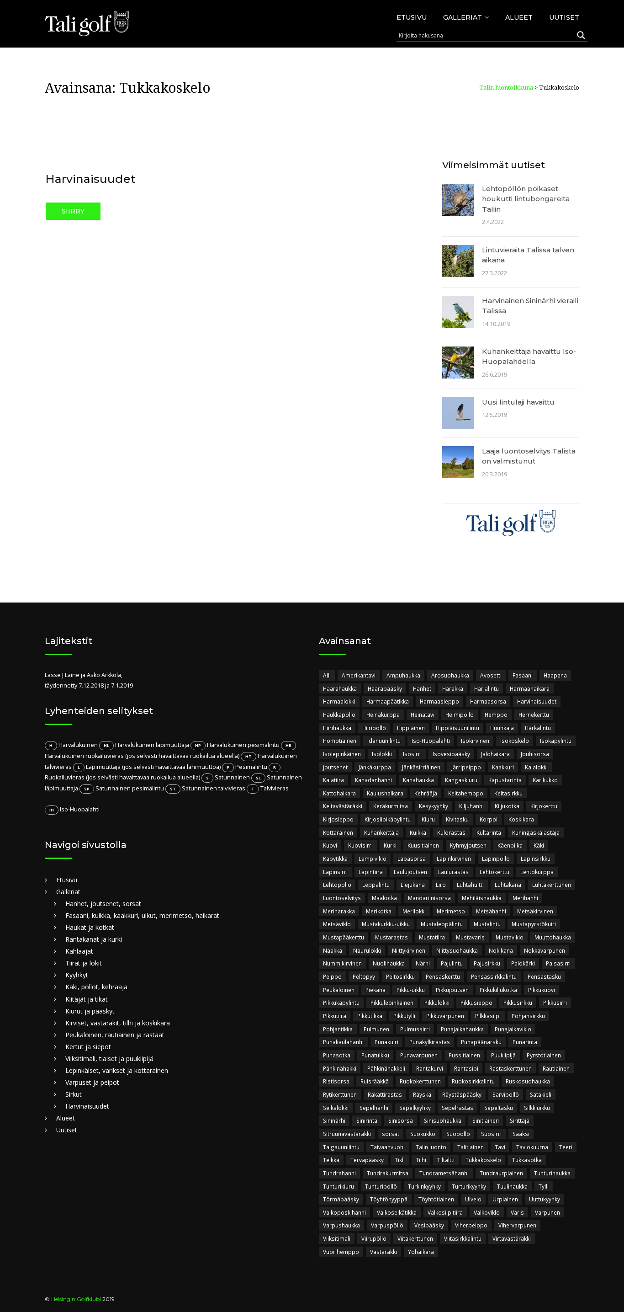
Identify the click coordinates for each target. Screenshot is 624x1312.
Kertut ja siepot (88, 1046)
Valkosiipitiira (445, 1212)
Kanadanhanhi (373, 780)
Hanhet (422, 688)
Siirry (73, 211)
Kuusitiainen (423, 845)
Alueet (519, 17)
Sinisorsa (400, 1120)
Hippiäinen (411, 727)
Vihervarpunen (517, 1225)
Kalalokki (536, 767)
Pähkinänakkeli (386, 1068)
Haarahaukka (340, 688)
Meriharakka (339, 911)
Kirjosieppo (338, 819)
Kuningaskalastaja (536, 832)
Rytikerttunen (340, 1094)
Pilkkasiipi (488, 1015)
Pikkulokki (436, 1002)
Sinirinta (366, 1120)
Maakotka (384, 897)
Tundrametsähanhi (444, 1173)
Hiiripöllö (374, 727)
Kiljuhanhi (471, 806)
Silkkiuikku (537, 1107)
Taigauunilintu (341, 1147)
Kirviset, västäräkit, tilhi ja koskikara (117, 1023)
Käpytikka (335, 858)
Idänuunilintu (384, 740)
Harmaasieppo (439, 701)
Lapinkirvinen (454, 858)
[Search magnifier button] (581, 35)
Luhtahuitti (470, 884)
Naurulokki (367, 950)
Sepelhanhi (374, 1107)
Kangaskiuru (461, 780)
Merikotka (378, 911)
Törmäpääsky (341, 1199)
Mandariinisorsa (429, 897)
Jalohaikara (495, 753)
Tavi (500, 1147)
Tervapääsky (367, 1159)
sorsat (390, 1133)
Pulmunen (376, 1029)
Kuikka (418, 832)
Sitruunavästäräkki (347, 1133)
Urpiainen (505, 1199)
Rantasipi (466, 1068)
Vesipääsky (429, 1225)
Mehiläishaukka (482, 897)
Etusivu (412, 17)
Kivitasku (457, 819)
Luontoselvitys (342, 897)
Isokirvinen (475, 740)
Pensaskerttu (443, 976)
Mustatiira (432, 937)
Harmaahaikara (530, 688)
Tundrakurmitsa (387, 1173)
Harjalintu (486, 688)
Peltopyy (364, 976)
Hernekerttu (533, 714)
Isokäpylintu (555, 740)
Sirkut (73, 1094)
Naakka (332, 950)
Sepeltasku (498, 1107)
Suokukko (422, 1133)
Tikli (400, 1159)
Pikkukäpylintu (341, 1002)
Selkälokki (336, 1107)
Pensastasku (544, 976)
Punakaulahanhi (343, 1041)
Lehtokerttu (494, 871)
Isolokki (382, 753)
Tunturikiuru (338, 1186)
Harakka (452, 688)
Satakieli (540, 1094)
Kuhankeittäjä (381, 832)
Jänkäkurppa (375, 767)
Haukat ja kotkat (89, 927)
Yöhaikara (421, 1251)
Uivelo (473, 1199)
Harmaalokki (339, 701)
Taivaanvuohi (387, 1147)
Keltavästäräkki (342, 806)
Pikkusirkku (517, 1002)
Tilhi (421, 1159)
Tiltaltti (446, 1159)
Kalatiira (333, 780)
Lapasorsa (411, 858)
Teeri (565, 1147)
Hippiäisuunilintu (457, 727)
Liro (441, 884)
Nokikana (501, 950)
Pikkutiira (334, 1015)
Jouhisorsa (535, 753)
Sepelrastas (457, 1107)
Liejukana (413, 884)
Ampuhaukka (403, 675)
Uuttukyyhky (544, 1199)
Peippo (332, 976)
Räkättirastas (385, 1094)
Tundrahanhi (339, 1173)
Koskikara (521, 819)
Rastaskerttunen (510, 1068)
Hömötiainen (339, 740)
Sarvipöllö (505, 1094)
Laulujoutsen (410, 871)
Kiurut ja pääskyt (90, 1011)
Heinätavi (422, 714)
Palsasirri (558, 963)
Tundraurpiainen (501, 1173)
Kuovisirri (360, 845)
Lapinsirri (335, 871)
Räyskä (422, 1094)
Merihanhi (525, 897)
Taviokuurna (532, 1147)
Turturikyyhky (469, 1186)
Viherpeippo (471, 1225)
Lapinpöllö (496, 858)
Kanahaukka (418, 780)
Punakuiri (386, 1041)
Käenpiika (510, 845)
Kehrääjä (425, 793)
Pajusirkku (487, 963)
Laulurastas (453, 871)
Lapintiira (371, 871)
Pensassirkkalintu (494, 976)
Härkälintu (538, 727)
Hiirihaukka (337, 727)
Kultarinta (488, 832)
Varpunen (547, 1212)
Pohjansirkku (528, 1015)
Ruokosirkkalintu (473, 1081)
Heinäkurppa (383, 714)
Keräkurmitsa (390, 806)
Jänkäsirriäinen (421, 767)
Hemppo (496, 714)
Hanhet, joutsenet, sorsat (103, 903)
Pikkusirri (555, 1002)
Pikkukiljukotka (498, 989)
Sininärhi (334, 1120)
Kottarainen (338, 832)
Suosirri (491, 1133)
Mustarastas (391, 937)
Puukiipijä (503, 1055)
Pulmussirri (415, 1029)
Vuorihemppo (341, 1251)
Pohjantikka (338, 1029)
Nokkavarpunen (544, 950)
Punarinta (525, 1041)
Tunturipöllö (381, 1186)
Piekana (375, 989)
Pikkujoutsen (452, 989)
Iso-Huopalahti (431, 740)
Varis (517, 1212)
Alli (327, 675)
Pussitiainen (464, 1055)
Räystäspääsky (461, 1094)
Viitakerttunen (415, 1238)
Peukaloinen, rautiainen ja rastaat (114, 1034)
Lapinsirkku (535, 858)
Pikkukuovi (541, 989)
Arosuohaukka (450, 675)
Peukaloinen (338, 989)
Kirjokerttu (543, 806)
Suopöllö (458, 1133)
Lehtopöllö (337, 884)
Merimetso (451, 911)
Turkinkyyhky (424, 1186)
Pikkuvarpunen (445, 1015)
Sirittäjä (519, 1120)
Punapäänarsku (481, 1041)
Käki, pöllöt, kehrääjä (96, 986)
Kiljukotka (507, 806)
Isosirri (412, 753)
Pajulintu (452, 963)
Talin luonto (431, 1147)
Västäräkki (383, 1251)
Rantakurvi (429, 1068)
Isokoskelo (514, 740)
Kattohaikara (339, 793)
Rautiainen (556, 1068)
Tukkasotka (527, 1159)
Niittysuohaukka (457, 950)
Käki (539, 845)
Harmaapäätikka (387, 701)
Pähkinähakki (339, 1068)
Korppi (488, 819)
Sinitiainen (485, 1120)
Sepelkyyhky (415, 1107)
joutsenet (335, 767)
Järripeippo (466, 767)
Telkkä (331, 1159)
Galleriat (462, 17)
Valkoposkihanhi (344, 1212)
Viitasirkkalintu (462, 1238)
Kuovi (330, 845)
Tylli (544, 1186)
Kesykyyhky (433, 806)
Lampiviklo (372, 858)
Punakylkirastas (429, 1041)
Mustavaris (470, 937)
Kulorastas (451, 832)
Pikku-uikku (411, 989)
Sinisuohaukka (442, 1120)
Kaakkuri (503, 767)
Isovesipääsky (451, 753)
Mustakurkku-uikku (386, 924)
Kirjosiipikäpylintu (388, 819)
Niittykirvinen (408, 950)
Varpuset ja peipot (92, 1082)
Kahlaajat (79, 951)
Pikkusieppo (476, 1002)
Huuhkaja (502, 727)
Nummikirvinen (342, 963)
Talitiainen (470, 1147)
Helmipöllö (459, 714)
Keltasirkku (508, 793)
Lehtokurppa (537, 871)
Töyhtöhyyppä (388, 1199)
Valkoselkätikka (397, 1212)
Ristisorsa (336, 1081)
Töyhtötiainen (436, 1199)
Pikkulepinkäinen (391, 1002)
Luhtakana (508, 884)
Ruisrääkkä (374, 1081)
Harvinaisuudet (90, 179)
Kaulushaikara (385, 793)
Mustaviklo (510, 937)
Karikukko (545, 780)
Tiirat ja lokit (83, 963)
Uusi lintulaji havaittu (518, 402)
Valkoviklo (487, 1212)
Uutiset (564, 17)
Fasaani (523, 675)
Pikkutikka (369, 1015)
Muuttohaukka (552, 937)
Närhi (423, 963)
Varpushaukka (341, 1225)
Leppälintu (376, 884)
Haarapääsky (385, 688)
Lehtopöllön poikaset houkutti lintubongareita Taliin (526, 198)
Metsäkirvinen (535, 911)
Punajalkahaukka (462, 1029)
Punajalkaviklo (513, 1029)
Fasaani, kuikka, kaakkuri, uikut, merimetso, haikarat (142, 915)
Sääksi (521, 1133)
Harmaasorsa (488, 701)
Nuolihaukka (389, 963)
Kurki (390, 845)
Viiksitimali (336, 1238)
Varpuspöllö (387, 1225)
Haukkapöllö (339, 714)
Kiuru (428, 819)
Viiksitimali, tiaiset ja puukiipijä (109, 1058)
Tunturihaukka (552, 1173)
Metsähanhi (491, 911)
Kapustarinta (505, 780)
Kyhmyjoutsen (468, 845)
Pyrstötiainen (544, 1055)
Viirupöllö (373, 1238)
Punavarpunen (419, 1055)
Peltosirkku (400, 976)
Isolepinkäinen (342, 753)
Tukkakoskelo (483, 1159)
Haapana (555, 675)
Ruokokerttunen (420, 1081)
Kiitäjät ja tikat (86, 999)
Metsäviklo (337, 924)
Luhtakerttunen (551, 884)
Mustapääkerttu (343, 937)
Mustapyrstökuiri (534, 924)
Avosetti (491, 675)
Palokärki (523, 963)
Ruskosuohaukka (528, 1081)
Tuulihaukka (512, 1186)
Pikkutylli (404, 1015)
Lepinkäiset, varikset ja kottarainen (116, 1070)
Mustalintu (487, 924)
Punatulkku (375, 1055)
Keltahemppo (465, 793)
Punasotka (336, 1055)
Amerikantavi (358, 675)
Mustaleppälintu (442, 924)
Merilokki (414, 911)
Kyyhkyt (76, 975)
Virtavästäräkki (511, 1238)
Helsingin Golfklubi (76, 1299)
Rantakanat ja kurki (93, 939)
